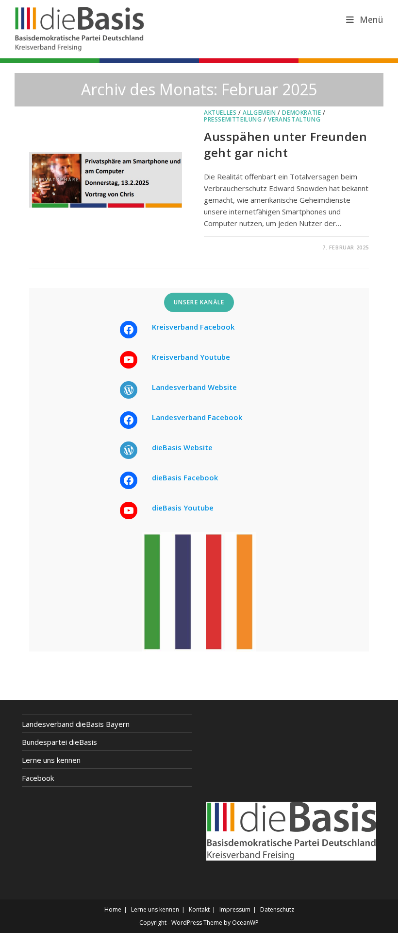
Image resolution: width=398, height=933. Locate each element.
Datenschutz (277, 909)
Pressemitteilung (233, 119)
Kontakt (199, 909)
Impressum (234, 909)
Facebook (38, 778)
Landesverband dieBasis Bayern (76, 724)
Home (112, 909)
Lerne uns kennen (51, 760)
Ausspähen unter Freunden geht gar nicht (285, 144)
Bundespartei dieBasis (59, 742)
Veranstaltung (294, 119)
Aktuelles (220, 112)
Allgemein (259, 112)
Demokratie (301, 112)
